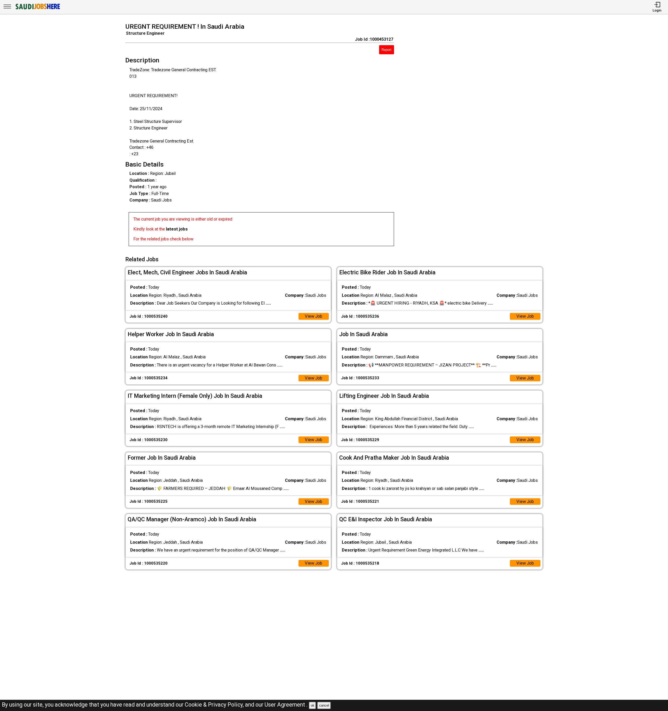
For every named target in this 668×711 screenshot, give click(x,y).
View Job (313, 316)
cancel (324, 705)
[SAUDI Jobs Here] (37, 9)
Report (386, 50)
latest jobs (177, 229)
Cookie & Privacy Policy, (215, 704)
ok (312, 705)
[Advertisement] (477, 136)
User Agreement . (286, 704)
